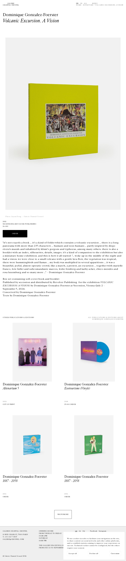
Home (78, 5)
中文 (85, 3)
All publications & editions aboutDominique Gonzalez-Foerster (105, 318)
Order (73, 404)
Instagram (102, 531)
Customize (115, 553)
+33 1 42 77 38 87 (11, 537)
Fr (81, 3)
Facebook (93, 531)
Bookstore (88, 5)
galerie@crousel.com (13, 539)
